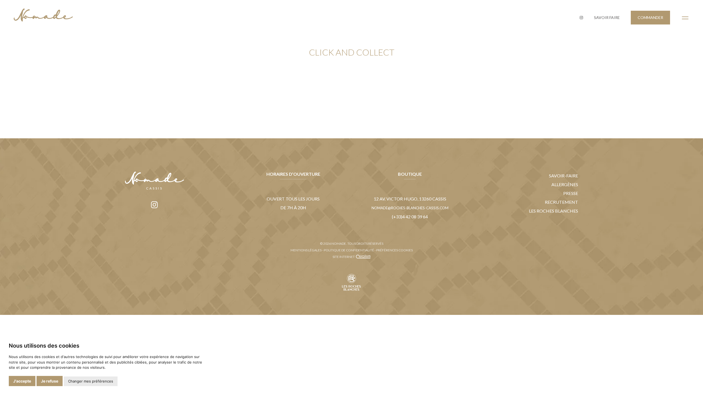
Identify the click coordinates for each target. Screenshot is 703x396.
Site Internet (344, 257)
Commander (650, 17)
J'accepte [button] (22, 381)
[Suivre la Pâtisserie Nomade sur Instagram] (154, 204)
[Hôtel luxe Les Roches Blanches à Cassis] (351, 289)
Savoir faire (607, 17)
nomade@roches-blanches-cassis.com (410, 208)
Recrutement (561, 202)
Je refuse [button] (49, 381)
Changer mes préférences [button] (90, 381)
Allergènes (564, 184)
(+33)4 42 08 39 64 (410, 216)
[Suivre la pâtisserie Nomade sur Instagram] (581, 17)
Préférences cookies (394, 250)
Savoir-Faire (563, 175)
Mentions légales (306, 250)
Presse (570, 193)
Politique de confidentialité (349, 250)
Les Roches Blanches (553, 210)
